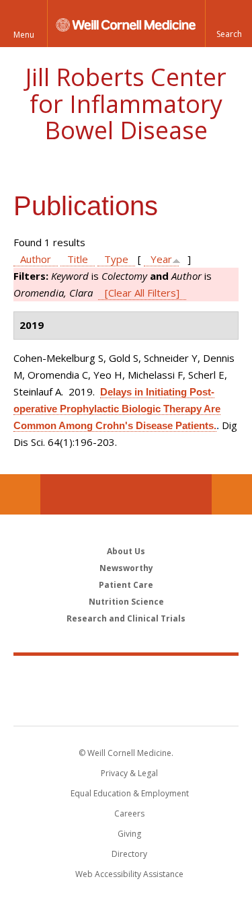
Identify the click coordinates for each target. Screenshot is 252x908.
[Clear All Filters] (142, 292)
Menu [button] (23, 34)
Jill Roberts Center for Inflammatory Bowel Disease (126, 104)
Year (161, 259)
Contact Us (232, 494)
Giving (129, 833)
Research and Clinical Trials (126, 618)
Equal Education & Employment (130, 793)
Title (77, 259)
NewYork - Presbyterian (126, 704)
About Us (126, 551)
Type (116, 259)
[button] (228, 23)
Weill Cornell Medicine (126, 676)
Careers (129, 813)
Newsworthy (126, 568)
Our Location (20, 494)
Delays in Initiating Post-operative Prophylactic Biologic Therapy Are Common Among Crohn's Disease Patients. (116, 408)
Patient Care (126, 585)
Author (35, 259)
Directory (129, 854)
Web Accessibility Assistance (129, 874)
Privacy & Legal (129, 773)
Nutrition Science (126, 601)
